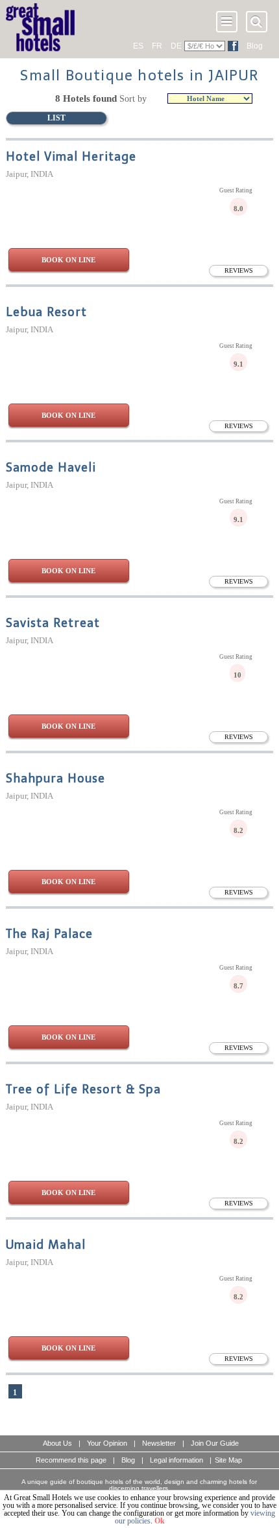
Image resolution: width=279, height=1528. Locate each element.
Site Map (228, 1460)
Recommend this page (71, 1460)
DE (176, 46)
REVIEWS (238, 270)
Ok (159, 1520)
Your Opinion (107, 1443)
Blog (255, 46)
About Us (57, 1443)
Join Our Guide (215, 1443)
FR (157, 46)
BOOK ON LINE (68, 260)
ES (138, 46)
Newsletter (159, 1443)
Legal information (176, 1460)
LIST (56, 117)
